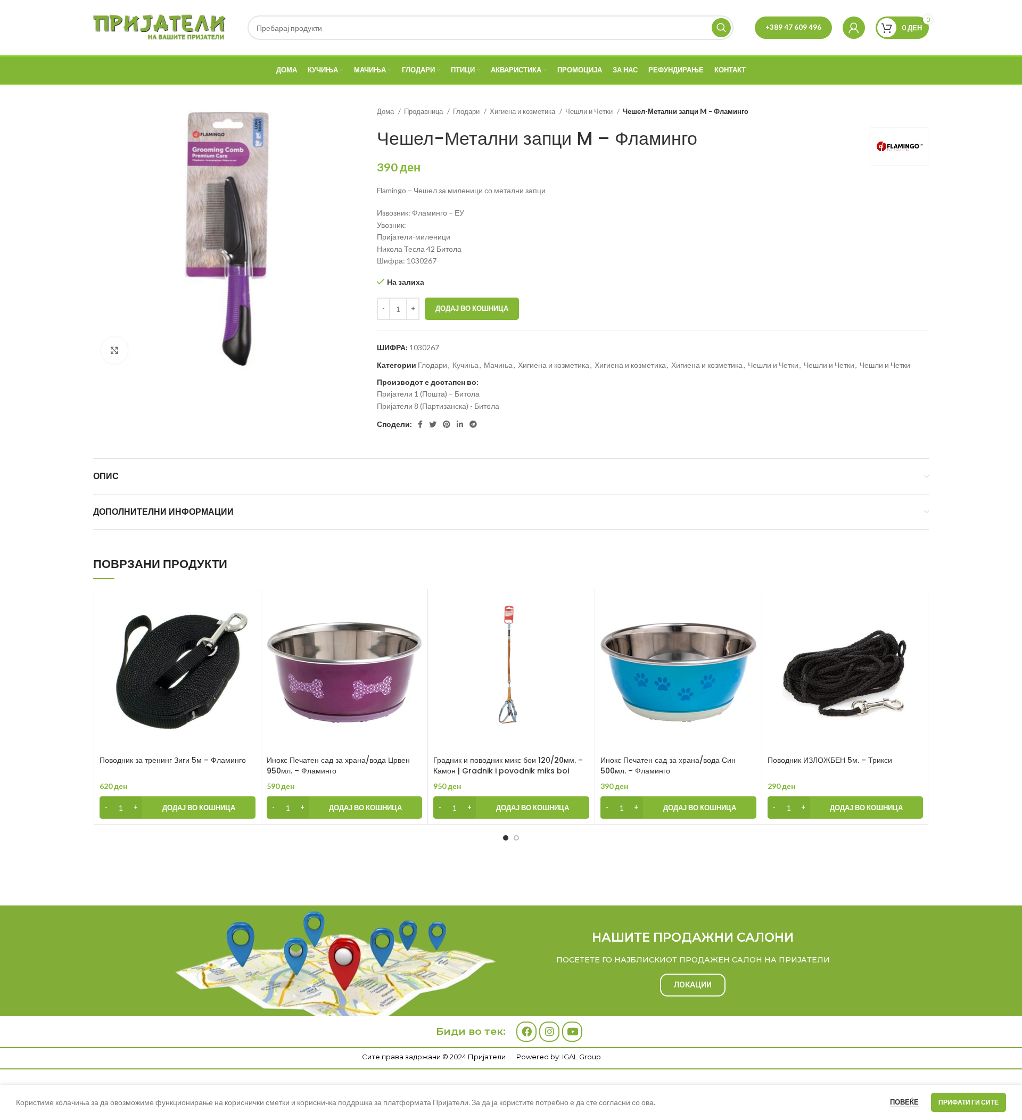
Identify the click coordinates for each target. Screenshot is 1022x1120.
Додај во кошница (471, 308)
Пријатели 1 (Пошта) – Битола (428, 393)
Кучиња (465, 364)
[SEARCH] (721, 27)
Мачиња (498, 364)
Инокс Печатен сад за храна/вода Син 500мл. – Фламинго (668, 765)
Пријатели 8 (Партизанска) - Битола (438, 405)
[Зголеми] (114, 350)
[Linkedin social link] (460, 424)
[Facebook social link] (420, 424)
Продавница (424, 111)
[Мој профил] (853, 27)
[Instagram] (549, 1032)
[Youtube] (572, 1032)
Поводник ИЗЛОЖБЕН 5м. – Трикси (830, 760)
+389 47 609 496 (793, 27)
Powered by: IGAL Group (558, 1056)
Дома (386, 111)
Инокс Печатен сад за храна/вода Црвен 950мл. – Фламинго (338, 765)
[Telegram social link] (473, 424)
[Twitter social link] (433, 424)
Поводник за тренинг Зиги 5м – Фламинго (173, 760)
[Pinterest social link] (447, 424)
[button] (178, 807)
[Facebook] (526, 1032)
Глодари (467, 111)
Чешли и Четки (589, 111)
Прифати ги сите (968, 1102)
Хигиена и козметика (523, 111)
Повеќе (904, 1102)
